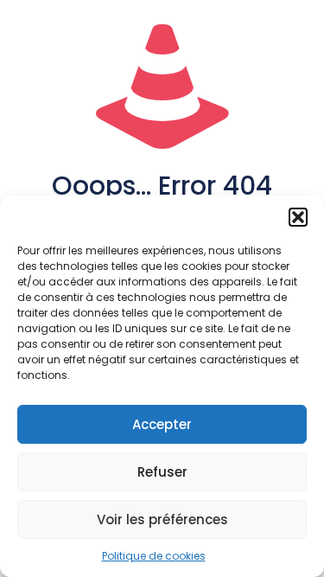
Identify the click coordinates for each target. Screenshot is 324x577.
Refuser (162, 472)
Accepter (162, 424)
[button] (298, 217)
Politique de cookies (154, 555)
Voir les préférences (162, 519)
